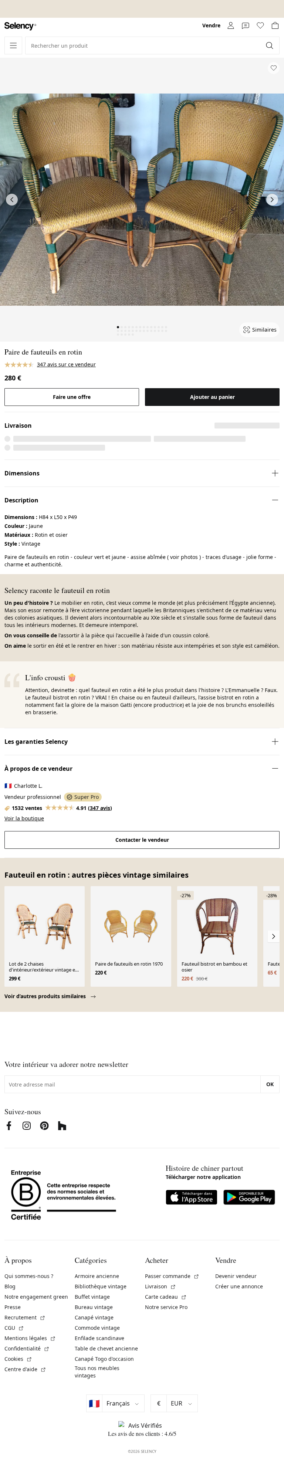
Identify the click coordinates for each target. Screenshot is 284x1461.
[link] (20, 26)
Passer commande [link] (172, 1275)
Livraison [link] (160, 1286)
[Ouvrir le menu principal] (13, 45)
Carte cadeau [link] (166, 1296)
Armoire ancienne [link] (97, 1275)
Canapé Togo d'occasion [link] (104, 1358)
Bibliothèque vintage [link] (100, 1286)
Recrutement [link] (24, 1317)
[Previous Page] (12, 200)
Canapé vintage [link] (94, 1317)
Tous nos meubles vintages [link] (97, 1372)
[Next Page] (272, 200)
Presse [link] (12, 1307)
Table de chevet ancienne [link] (106, 1348)
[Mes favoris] (260, 25)
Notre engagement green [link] (36, 1296)
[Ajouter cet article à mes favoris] (273, 68)
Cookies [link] (18, 1358)
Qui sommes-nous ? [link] (28, 1275)
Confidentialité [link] (27, 1348)
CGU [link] (14, 1327)
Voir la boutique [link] (24, 818)
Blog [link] (10, 1286)
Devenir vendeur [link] (236, 1275)
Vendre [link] (211, 25)
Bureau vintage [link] (94, 1307)
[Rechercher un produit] (270, 45)
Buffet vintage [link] (92, 1296)
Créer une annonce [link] (239, 1286)
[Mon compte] (230, 25)
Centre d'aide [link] (25, 1369)
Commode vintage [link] (97, 1327)
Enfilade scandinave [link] (99, 1338)
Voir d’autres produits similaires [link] (45, 996)
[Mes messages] (245, 25)
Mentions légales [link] (30, 1338)
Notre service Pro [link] (166, 1307)
